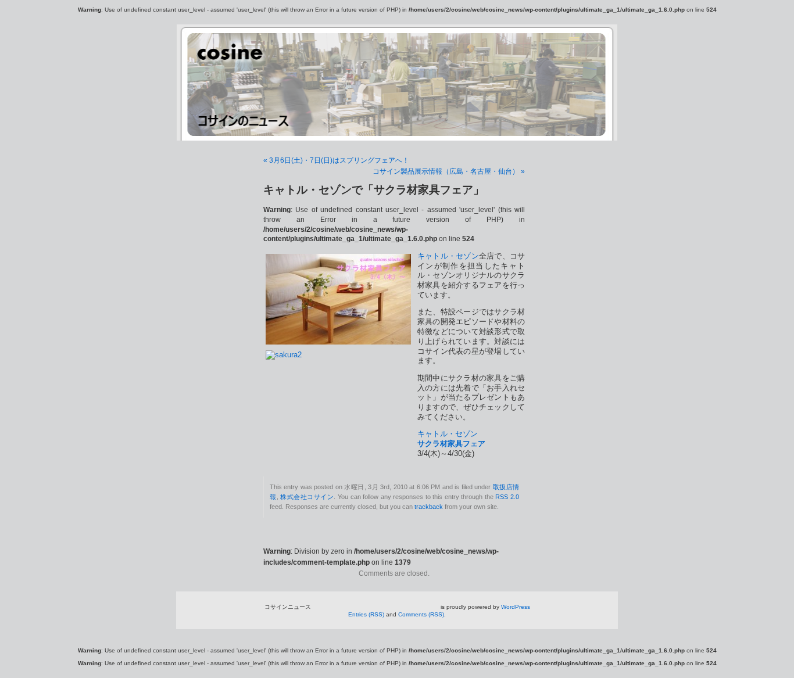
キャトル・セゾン (448, 256)
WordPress (515, 607)
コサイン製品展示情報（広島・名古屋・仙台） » (449, 171)
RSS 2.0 (507, 496)
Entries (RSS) (366, 614)
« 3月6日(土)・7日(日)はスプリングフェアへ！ (336, 160)
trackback (428, 506)
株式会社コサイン (307, 496)
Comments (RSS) (421, 614)
